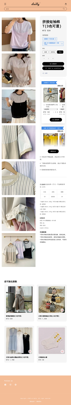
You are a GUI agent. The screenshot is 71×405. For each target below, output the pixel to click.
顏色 (43, 48)
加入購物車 (53, 64)
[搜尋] (64, 8)
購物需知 (39, 401)
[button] (5, 4)
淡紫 (45, 52)
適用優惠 (45, 35)
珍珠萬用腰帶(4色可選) (52, 105)
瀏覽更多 (53, 151)
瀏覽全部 (60, 85)
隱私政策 (32, 401)
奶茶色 (53, 52)
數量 (43, 55)
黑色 (60, 52)
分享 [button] (46, 73)
